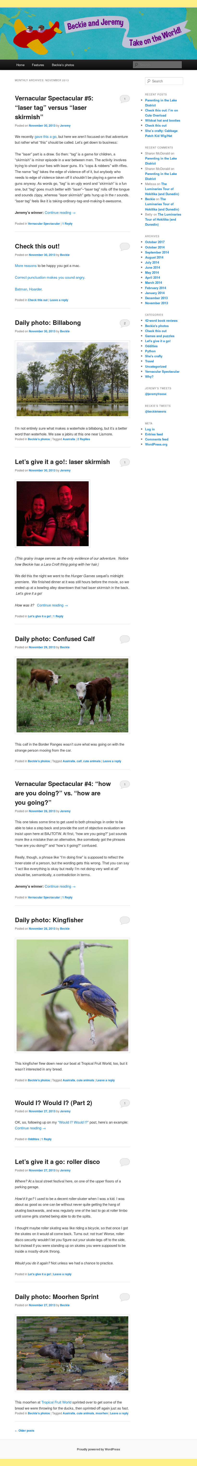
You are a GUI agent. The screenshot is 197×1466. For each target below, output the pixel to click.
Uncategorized (155, 366)
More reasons (26, 265)
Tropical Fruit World (56, 1401)
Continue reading (60, 212)
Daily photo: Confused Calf (55, 638)
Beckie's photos (39, 439)
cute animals (92, 761)
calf (79, 761)
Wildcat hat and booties (162, 120)
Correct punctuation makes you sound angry (49, 277)
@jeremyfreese (155, 394)
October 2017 (155, 242)
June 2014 (152, 267)
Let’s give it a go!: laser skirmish (62, 461)
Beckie (65, 255)
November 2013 (156, 303)
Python (150, 351)
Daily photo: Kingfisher (49, 919)
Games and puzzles (159, 336)
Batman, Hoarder (28, 288)
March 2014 (153, 282)
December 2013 (156, 298)
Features (38, 64)
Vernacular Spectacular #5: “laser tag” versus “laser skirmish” (54, 107)
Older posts (24, 1430)
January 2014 (155, 293)
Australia (69, 439)
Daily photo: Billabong (48, 322)
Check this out (38, 300)
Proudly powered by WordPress (98, 1449)
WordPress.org (156, 444)
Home (20, 64)
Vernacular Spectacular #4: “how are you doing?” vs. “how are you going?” (63, 793)
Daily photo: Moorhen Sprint (57, 1296)
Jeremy (65, 125)
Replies (83, 439)
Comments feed (156, 439)
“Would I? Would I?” (73, 1122)
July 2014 (152, 262)
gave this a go (45, 136)
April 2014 (152, 277)
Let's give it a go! (39, 616)
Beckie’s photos (63, 64)
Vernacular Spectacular (44, 223)
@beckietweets (155, 411)
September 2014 (157, 252)
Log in (150, 429)
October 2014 (155, 247)
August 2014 (154, 257)
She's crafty (153, 356)
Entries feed (154, 434)
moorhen (102, 1413)
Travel (149, 361)
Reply (67, 223)
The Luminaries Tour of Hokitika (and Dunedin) (162, 188)
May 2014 (152, 272)
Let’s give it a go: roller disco (57, 1161)
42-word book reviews (161, 320)
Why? (149, 376)
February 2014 (155, 287)
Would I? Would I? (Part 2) (53, 1102)
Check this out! (37, 245)
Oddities (33, 1139)
